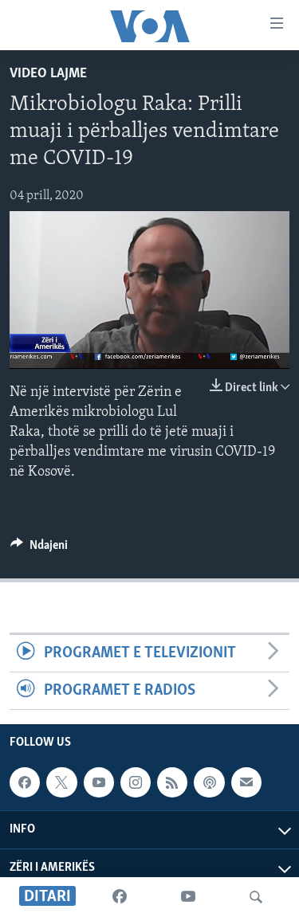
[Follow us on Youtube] (99, 782)
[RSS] (172, 782)
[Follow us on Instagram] (135, 782)
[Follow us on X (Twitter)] (61, 782)
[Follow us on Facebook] (25, 782)
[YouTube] (188, 897)
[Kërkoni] (256, 897)
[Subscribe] (246, 782)
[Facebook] (119, 897)
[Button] (39, 549)
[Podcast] (209, 782)
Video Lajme (48, 74)
